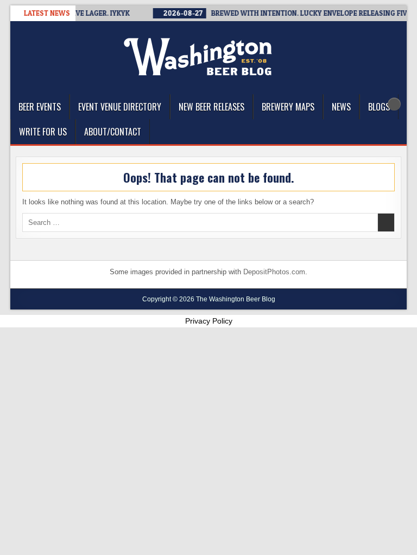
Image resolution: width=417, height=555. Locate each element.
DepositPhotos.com (274, 272)
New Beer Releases (211, 106)
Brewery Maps (288, 106)
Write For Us (43, 131)
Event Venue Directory (119, 106)
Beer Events (39, 106)
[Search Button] (394, 104)
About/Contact (112, 131)
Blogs (379, 106)
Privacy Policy (208, 321)
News (341, 106)
